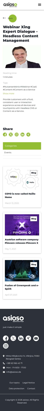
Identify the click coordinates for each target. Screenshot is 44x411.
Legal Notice (28, 383)
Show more (8, 93)
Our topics (14, 383)
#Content (8, 90)
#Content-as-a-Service (24, 90)
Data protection (16, 388)
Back (10, 18)
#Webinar (25, 87)
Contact (31, 388)
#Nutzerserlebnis (11, 87)
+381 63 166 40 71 (14, 363)
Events (7, 152)
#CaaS (33, 87)
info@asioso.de (13, 372)
